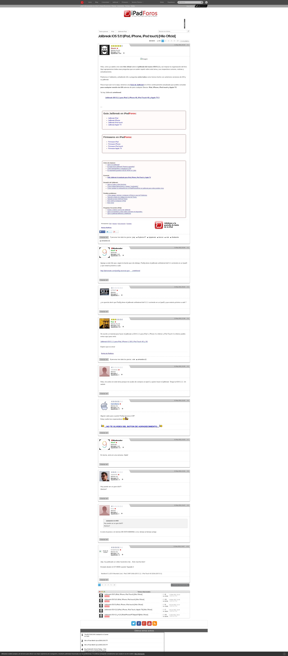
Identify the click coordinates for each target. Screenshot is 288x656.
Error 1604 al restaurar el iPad (132, 219)
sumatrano (129, 394)
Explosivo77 (158, 256)
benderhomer (130, 579)
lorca (128, 536)
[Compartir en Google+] (131, 251)
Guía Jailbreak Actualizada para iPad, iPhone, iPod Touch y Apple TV (144, 194)
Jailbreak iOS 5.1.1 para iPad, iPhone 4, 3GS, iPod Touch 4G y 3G (139, 366)
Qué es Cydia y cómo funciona (132, 201)
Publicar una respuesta (164, 616)
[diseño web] (201, 6)
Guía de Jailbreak (152, 94)
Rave (128, 346)
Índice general (119, 31)
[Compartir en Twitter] (125, 251)
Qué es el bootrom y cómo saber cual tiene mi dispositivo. (140, 230)
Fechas (127, 6)
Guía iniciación (137, 242)
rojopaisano (168, 256)
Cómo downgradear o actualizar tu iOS (135, 185)
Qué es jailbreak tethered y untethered (134, 232)
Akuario (129, 54)
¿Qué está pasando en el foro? (89, 6)
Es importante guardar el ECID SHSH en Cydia (137, 187)
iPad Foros (144, 14)
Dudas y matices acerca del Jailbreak (134, 228)
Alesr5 (128, 269)
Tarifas (133, 6)
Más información (139, 654)
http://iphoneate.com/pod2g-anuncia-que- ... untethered (136, 292)
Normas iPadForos (122, 248)
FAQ (126, 242)
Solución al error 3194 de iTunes (133, 217)
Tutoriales (119, 244)
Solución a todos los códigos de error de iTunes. (138, 215)
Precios (114, 6)
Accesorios (120, 6)
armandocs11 (144, 260)
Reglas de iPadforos (123, 377)
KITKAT (129, 312)
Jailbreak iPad (138, 31)
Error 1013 (126, 221)
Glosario (130, 242)
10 (162, 47)
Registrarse (178, 2)
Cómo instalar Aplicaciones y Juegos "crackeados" (138, 203)
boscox (119, 260)
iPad (128, 31)
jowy (149, 256)
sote (125, 260)
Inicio (90, 2)
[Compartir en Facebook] (118, 251)
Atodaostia (133, 260)
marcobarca (130, 428)
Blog (96, 2)
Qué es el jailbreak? (129, 181)
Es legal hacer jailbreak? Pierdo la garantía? (136, 183)
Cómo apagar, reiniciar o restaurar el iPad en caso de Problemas (143, 214)
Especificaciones (105, 6)
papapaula (129, 502)
